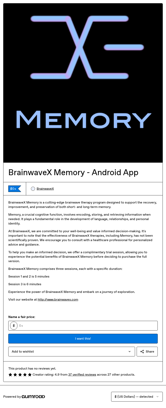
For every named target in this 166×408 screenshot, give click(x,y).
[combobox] (71, 351)
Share (150, 351)
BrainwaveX (45, 189)
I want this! (83, 338)
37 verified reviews (82, 374)
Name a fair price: (21, 317)
